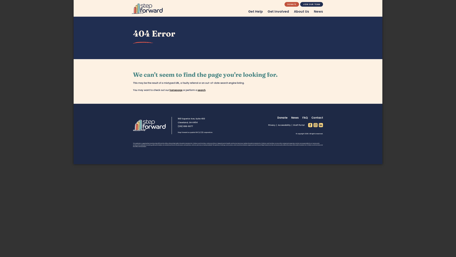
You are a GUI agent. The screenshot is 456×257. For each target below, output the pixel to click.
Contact (317, 118)
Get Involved (278, 11)
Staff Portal (299, 125)
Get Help (255, 11)
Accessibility (284, 125)
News (318, 11)
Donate (291, 4)
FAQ (305, 118)
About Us (301, 11)
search (201, 90)
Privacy (271, 125)
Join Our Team (311, 4)
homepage (176, 90)
